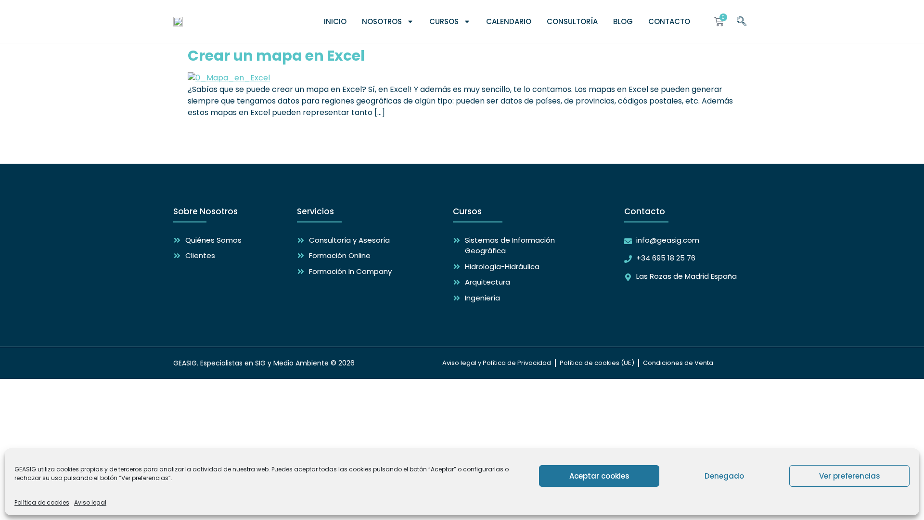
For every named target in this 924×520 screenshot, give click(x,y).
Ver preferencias (849, 476)
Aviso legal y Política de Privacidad (496, 362)
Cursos (444, 21)
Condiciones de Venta (678, 362)
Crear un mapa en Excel (276, 55)
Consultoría (572, 21)
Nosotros (382, 21)
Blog (623, 21)
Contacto (669, 21)
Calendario (508, 21)
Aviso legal (90, 502)
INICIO (335, 21)
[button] (741, 20)
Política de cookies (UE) (597, 362)
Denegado (724, 476)
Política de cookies (41, 502)
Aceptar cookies (599, 476)
